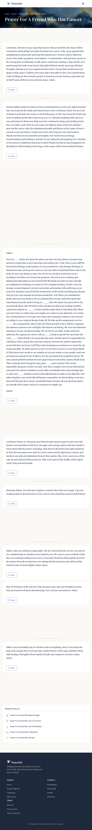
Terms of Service (13, 813)
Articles (50, 793)
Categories (11, 793)
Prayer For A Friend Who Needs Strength (25, 715)
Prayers (14, 14)
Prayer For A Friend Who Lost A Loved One (25, 721)
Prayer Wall (51, 789)
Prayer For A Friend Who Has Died (22, 738)
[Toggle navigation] (83, 4)
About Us (10, 805)
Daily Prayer (11, 797)
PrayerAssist (52, 785)
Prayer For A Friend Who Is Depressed (23, 732)
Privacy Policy (12, 809)
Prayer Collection (13, 789)
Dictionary (51, 797)
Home (7, 14)
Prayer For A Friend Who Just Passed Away (25, 726)
